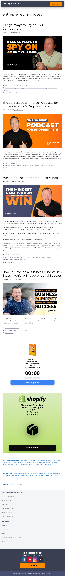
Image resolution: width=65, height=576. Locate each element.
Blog (3, 533)
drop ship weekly (10, 257)
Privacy (25, 573)
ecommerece (31, 257)
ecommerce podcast (12, 165)
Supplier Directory (7, 508)
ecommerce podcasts (26, 165)
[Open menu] (5, 4)
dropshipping (21, 257)
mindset (23, 259)
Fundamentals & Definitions (22, 473)
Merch (4, 546)
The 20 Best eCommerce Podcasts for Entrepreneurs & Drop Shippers (30, 104)
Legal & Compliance (36, 475)
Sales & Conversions (21, 464)
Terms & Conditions (17, 573)
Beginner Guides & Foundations (32, 460)
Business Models (8, 475)
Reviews (4, 525)
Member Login (6, 504)
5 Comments (9, 168)
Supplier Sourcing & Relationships (20, 462)
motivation (24, 330)
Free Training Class (8, 496)
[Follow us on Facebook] (24, 559)
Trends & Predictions (50, 475)
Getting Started (37, 473)
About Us (5, 529)
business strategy (11, 88)
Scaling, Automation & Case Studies (41, 464)
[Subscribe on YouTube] (30, 559)
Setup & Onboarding (15, 484)
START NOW (56, 4)
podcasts (54, 165)
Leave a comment (11, 93)
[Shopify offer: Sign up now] (32, 423)
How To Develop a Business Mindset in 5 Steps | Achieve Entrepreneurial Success (32, 273)
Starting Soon (32, 382)
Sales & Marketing (11, 163)
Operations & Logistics (21, 475)
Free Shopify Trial (7, 516)
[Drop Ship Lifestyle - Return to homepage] (14, 4)
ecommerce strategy (40, 88)
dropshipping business (25, 88)
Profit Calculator (7, 512)
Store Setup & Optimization (41, 462)
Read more (35, 80)
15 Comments (9, 262)
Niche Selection (6, 500)
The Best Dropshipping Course (11, 538)
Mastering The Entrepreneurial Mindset (32, 178)
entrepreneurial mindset (11, 259)
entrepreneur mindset (42, 165)
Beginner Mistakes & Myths (52, 473)
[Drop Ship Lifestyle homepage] (33, 554)
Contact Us (5, 542)
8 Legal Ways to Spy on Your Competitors (23, 26)
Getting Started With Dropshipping (17, 85)
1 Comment (9, 333)
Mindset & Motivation (12, 255)
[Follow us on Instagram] (35, 559)
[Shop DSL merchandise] (41, 559)
